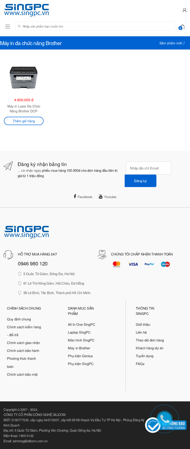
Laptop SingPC (79, 332)
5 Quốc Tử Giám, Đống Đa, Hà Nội (49, 273)
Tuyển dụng (144, 355)
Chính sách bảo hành (23, 350)
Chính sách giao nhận (23, 342)
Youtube (110, 196)
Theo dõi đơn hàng (150, 340)
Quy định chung (19, 319)
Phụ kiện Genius (80, 355)
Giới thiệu (143, 324)
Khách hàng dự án (149, 347)
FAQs (140, 363)
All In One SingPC (81, 324)
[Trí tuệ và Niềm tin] (47, 9)
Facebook (85, 196)
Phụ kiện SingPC (81, 363)
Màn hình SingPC (81, 340)
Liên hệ (141, 332)
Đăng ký (140, 180)
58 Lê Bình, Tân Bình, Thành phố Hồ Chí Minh (56, 292)
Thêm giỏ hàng (24, 121)
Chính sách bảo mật (22, 374)
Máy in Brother (79, 347)
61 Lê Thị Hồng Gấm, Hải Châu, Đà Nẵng (53, 283)
